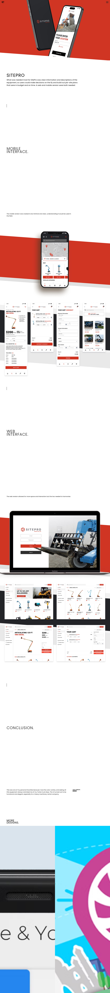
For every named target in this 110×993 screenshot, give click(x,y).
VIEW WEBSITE (76, 789)
